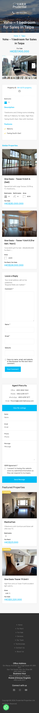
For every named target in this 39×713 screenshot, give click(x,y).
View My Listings (19, 408)
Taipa (23, 36)
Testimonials (20, 644)
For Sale (20, 632)
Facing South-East (14, 133)
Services (20, 636)
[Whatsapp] (6, 707)
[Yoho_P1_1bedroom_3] (19, 66)
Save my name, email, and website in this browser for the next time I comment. (20, 361)
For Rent (20, 629)
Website (8, 348)
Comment (9, 289)
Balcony (10, 129)
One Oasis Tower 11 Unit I (16, 579)
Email (7, 336)
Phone (6, 434)
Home (16, 36)
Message (7, 443)
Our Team (20, 640)
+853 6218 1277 (22, 394)
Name (7, 324)
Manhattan (9, 522)
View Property (19, 170)
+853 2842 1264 (21, 12)
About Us (20, 651)
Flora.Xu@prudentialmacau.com (22, 401)
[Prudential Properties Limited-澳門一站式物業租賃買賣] (19, 7)
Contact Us (20, 648)
